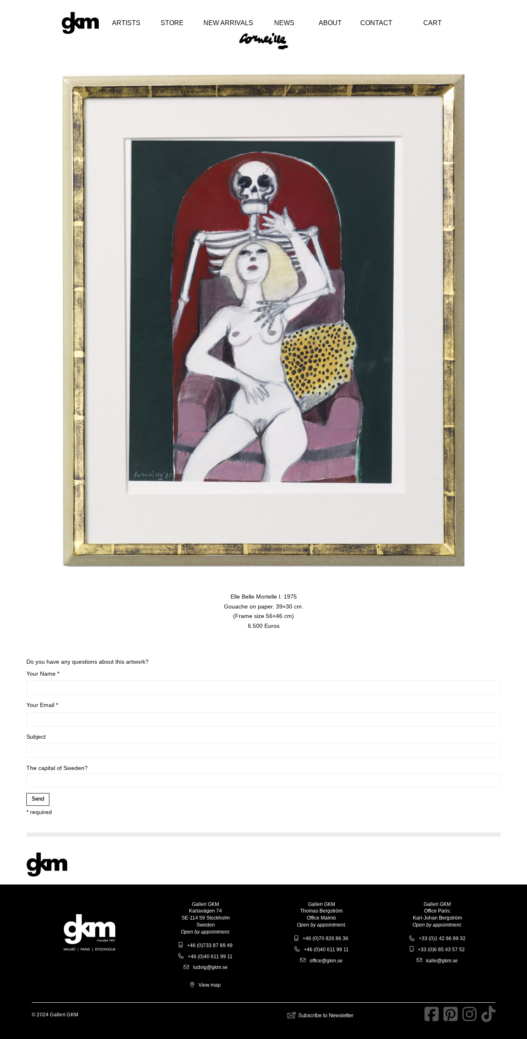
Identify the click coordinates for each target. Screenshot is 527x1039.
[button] (126, 23)
